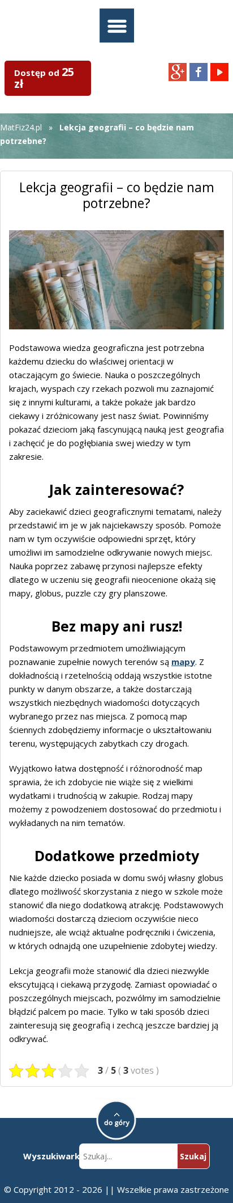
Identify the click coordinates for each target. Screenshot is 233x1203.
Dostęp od (44, 77)
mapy (183, 661)
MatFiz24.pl (21, 127)
